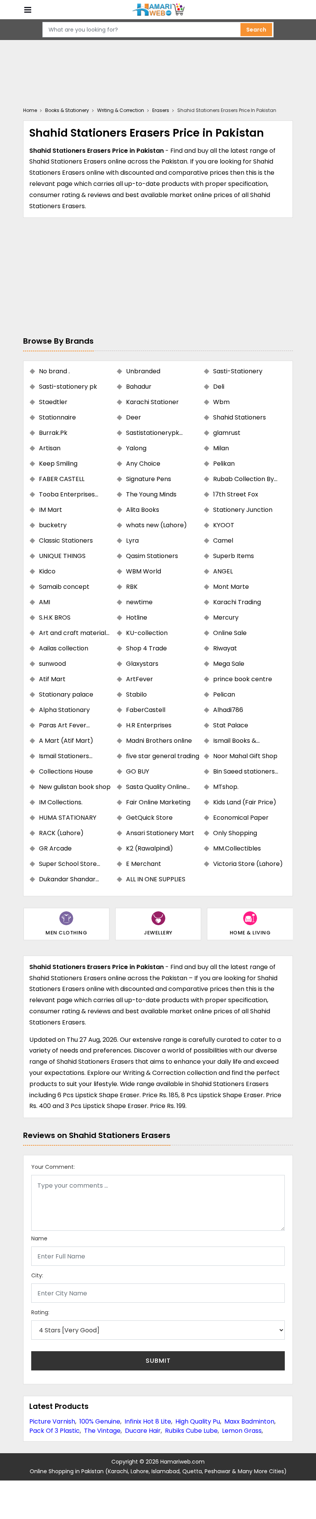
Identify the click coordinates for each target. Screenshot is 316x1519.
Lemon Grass (242, 1430)
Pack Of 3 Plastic (54, 1430)
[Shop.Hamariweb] (158, 9)
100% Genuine (99, 1421)
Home (30, 110)
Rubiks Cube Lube (191, 1430)
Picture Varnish (52, 1421)
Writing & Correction (120, 110)
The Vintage (102, 1430)
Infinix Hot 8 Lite (147, 1421)
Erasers (160, 110)
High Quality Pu (197, 1421)
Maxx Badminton (249, 1421)
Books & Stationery (67, 110)
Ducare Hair (143, 1430)
